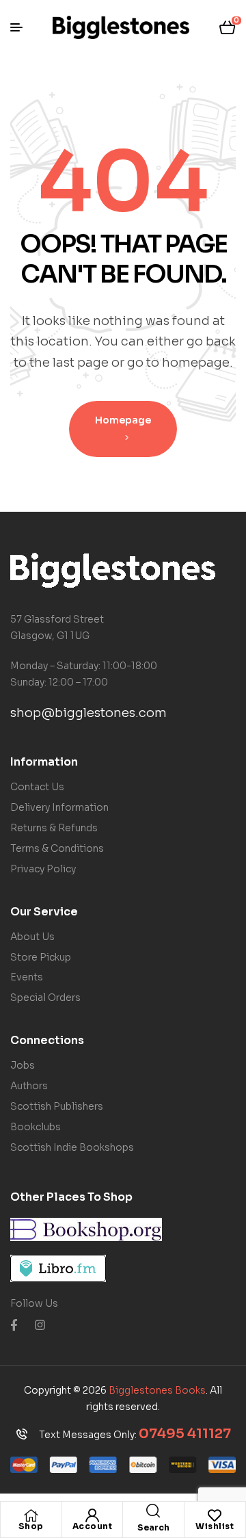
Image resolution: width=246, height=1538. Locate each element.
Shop (31, 1526)
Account (92, 1526)
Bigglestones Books (157, 1390)
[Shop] (31, 1515)
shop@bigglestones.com (88, 712)
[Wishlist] (214, 1515)
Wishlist (214, 1526)
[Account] (92, 1515)
